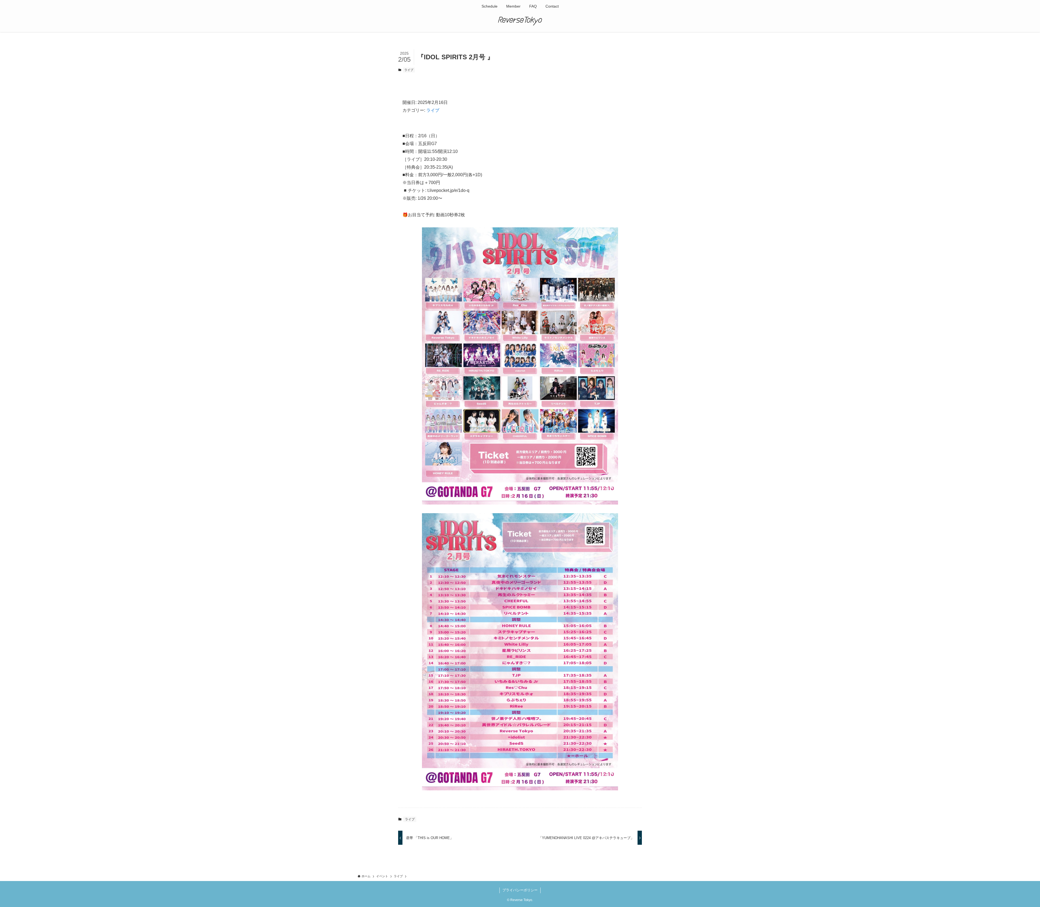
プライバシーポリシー (520, 890)
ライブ (408, 69)
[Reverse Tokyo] (520, 21)
